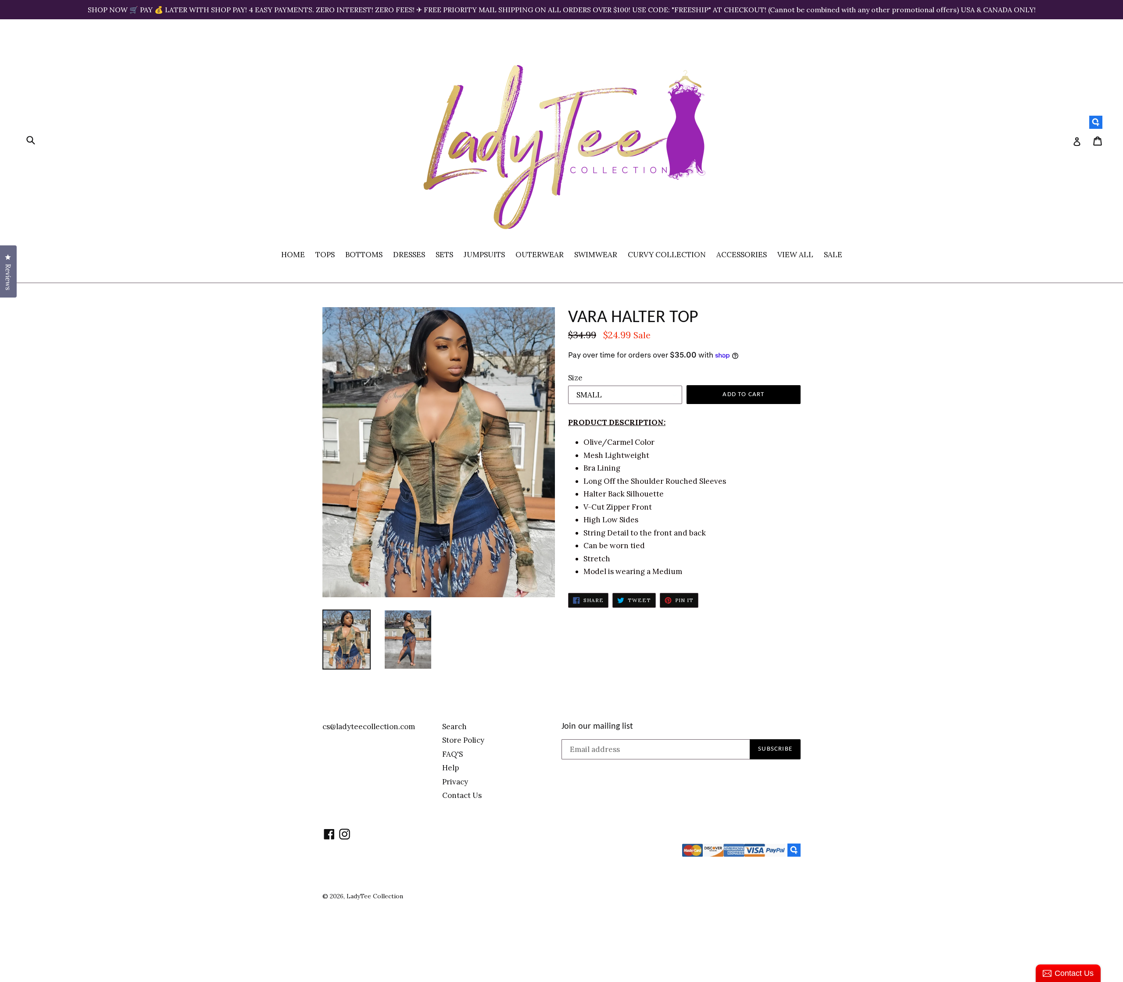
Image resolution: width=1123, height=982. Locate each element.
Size (575, 378)
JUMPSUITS (484, 254)
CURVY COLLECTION (667, 254)
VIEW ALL (795, 254)
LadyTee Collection (375, 896)
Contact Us (462, 795)
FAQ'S (452, 754)
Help (450, 768)
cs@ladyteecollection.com (368, 726)
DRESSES (409, 254)
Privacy (455, 782)
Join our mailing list (597, 726)
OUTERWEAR (539, 254)
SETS (444, 254)
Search (454, 726)
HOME (293, 254)
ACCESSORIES (741, 254)
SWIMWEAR (595, 254)
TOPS (325, 254)
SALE (833, 254)
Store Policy (463, 740)
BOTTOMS (364, 254)
